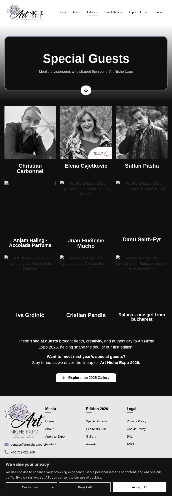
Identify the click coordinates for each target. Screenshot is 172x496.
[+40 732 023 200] (6, 452)
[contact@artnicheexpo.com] (6, 444)
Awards (91, 444)
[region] (86, 477)
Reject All (85, 487)
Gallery (91, 436)
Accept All (139, 487)
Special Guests (96, 421)
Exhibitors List (96, 429)
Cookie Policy (136, 429)
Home (62, 12)
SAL (130, 436)
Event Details (113, 12)
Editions (92, 12)
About (76, 12)
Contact (159, 12)
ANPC (131, 444)
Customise (30, 487)
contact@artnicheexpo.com (30, 444)
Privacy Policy (136, 421)
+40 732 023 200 (23, 452)
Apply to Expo (138, 12)
